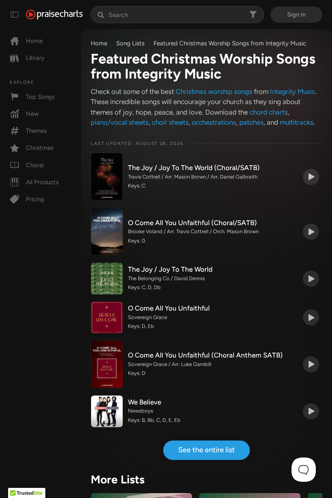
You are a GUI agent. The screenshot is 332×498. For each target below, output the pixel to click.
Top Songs (40, 96)
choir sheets (170, 122)
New (32, 113)
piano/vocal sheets (120, 122)
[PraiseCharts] (54, 14)
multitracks (296, 122)
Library (35, 58)
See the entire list (206, 449)
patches (251, 122)
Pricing (35, 199)
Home (34, 41)
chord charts (268, 112)
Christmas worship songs (214, 91)
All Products (42, 182)
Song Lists (130, 43)
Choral (35, 165)
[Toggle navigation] (14, 14)
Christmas (39, 147)
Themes (36, 130)
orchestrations (214, 122)
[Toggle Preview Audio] (311, 177)
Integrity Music (292, 91)
